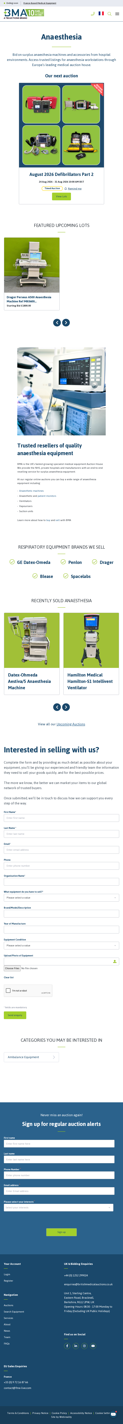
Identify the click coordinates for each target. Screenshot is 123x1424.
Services (8, 1318)
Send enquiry (15, 1015)
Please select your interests (19, 1202)
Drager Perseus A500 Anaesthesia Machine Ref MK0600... (29, 299)
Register (8, 1281)
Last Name (10, 828)
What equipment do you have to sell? (23, 892)
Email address (12, 1185)
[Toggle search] (109, 14)
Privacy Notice (40, 1413)
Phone (7, 860)
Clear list (9, 977)
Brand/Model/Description (17, 908)
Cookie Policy (59, 1413)
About (7, 1324)
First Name (10, 812)
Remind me (75, 189)
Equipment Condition (15, 940)
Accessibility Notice (81, 1413)
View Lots (61, 196)
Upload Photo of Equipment (18, 955)
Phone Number (12, 1169)
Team (7, 1337)
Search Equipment (14, 1312)
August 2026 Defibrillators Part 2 (61, 174)
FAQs (7, 1344)
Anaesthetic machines (31, 490)
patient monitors (47, 495)
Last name (9, 1154)
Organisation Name (14, 876)
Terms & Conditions (18, 1413)
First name (9, 1138)
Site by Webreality (61, 1417)
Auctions (8, 1305)
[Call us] (93, 14)
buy (48, 520)
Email (7, 844)
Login (7, 1274)
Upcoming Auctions (71, 724)
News (7, 1331)
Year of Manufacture (15, 924)
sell (58, 520)
